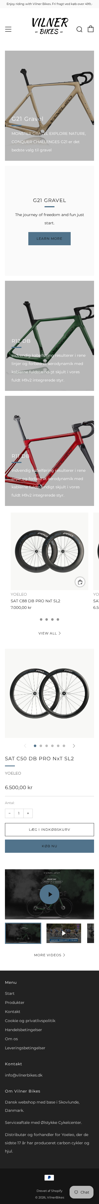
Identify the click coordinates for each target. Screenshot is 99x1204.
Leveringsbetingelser (25, 1047)
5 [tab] (52, 619)
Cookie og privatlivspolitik (30, 1020)
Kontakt (12, 1011)
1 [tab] (35, 746)
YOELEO (13, 773)
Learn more (49, 238)
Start (10, 993)
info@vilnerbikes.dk (23, 1075)
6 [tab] (58, 619)
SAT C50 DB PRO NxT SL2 (39, 759)
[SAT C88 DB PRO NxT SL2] (49, 551)
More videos (47, 955)
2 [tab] (41, 746)
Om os (11, 1038)
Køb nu (49, 846)
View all (47, 633)
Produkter (14, 1002)
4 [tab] (46, 619)
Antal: (10, 803)
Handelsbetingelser (23, 1029)
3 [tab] (41, 619)
